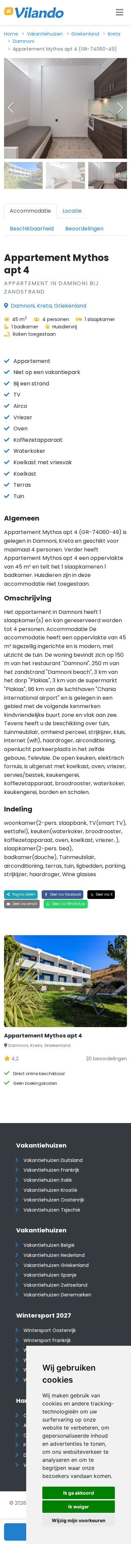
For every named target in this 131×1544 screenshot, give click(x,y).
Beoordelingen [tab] (84, 228)
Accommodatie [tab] (30, 211)
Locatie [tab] (72, 211)
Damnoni (23, 41)
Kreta (114, 34)
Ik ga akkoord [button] (78, 1493)
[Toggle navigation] (119, 12)
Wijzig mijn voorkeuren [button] (78, 1520)
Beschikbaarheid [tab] (32, 228)
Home (11, 34)
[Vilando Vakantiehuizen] (34, 12)
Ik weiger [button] (78, 1506)
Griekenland (85, 34)
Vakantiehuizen (45, 34)
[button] (120, 107)
